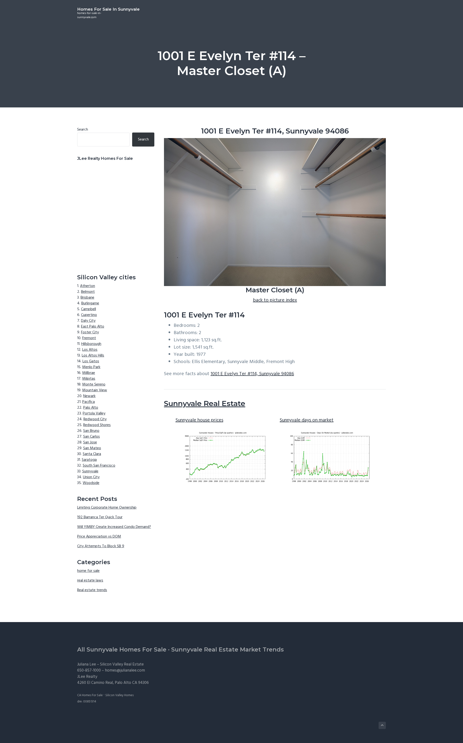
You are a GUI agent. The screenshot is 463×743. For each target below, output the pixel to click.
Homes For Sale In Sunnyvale (108, 9)
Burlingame (90, 303)
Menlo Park (91, 367)
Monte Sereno (93, 384)
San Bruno (91, 431)
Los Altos (89, 350)
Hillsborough (91, 344)
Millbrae (88, 373)
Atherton (87, 286)
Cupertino (89, 315)
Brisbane (87, 297)
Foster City (90, 332)
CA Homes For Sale (90, 695)
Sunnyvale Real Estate (204, 403)
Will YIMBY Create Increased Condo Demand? (114, 527)
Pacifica (88, 402)
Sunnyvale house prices (199, 420)
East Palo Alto (92, 326)
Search (82, 129)
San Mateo (92, 448)
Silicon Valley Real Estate (122, 664)
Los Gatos (90, 361)
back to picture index (275, 300)
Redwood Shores (97, 425)
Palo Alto (90, 408)
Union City (91, 477)
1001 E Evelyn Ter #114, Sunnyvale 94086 (252, 374)
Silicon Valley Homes (119, 695)
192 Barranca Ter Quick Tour (100, 517)
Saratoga (89, 460)
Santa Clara (92, 454)
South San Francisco (99, 466)
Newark (89, 396)
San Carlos (91, 437)
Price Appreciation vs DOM (99, 536)
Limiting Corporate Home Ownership (106, 508)
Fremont (89, 338)
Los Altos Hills (93, 355)
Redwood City (95, 419)
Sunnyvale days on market (307, 420)
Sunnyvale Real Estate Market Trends (227, 649)
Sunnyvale (90, 471)
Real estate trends (92, 590)
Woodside (91, 483)
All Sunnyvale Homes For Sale (121, 649)
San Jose (90, 442)
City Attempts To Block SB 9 (100, 546)
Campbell (88, 309)
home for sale (88, 571)
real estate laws (90, 580)
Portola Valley (94, 413)
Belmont (88, 292)
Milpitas (88, 379)
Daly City (88, 321)
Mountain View (94, 390)
